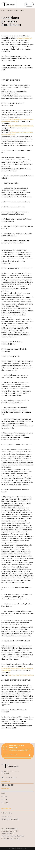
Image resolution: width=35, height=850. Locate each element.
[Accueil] (9, 4)
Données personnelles (9, 828)
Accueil (3, 10)
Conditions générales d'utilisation (13, 836)
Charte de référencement (10, 838)
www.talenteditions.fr (24, 38)
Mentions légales (7, 833)
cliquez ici (25, 750)
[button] (17, 793)
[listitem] (2, 785)
